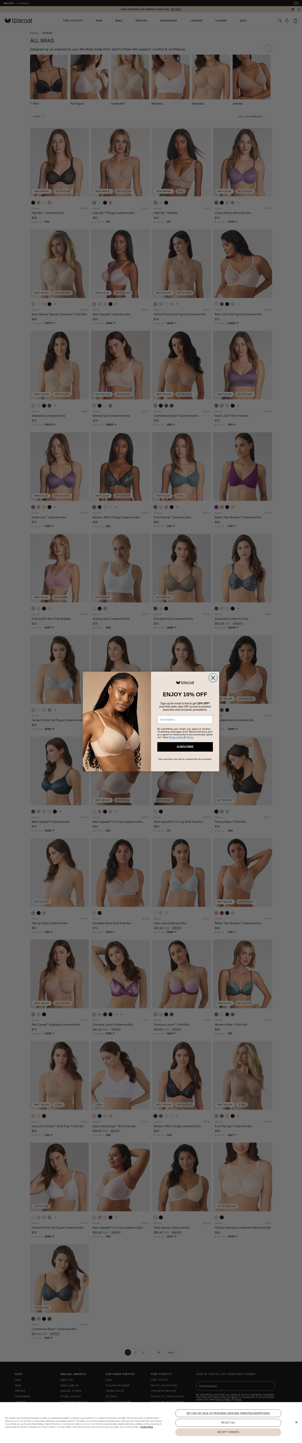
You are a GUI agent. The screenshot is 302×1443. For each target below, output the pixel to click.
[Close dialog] (213, 677)
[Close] (296, 1422)
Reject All (228, 1422)
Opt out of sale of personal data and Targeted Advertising (228, 1413)
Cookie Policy (146, 1427)
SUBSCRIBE (185, 746)
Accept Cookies (228, 1432)
